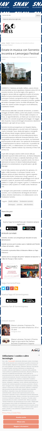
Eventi (8, 43)
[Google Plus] (12, 288)
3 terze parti (11, 361)
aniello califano (13, 201)
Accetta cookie (21, 417)
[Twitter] (3, 288)
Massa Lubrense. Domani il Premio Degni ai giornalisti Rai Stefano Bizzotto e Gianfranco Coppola (24, 341)
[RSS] (16, 288)
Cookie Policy (16, 413)
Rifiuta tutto (21, 422)
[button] (39, 355)
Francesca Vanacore (28, 57)
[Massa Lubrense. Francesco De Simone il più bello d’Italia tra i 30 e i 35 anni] (6, 335)
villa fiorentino (28, 204)
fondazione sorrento (26, 201)
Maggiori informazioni (21, 426)
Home (3, 43)
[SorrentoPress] (21, 28)
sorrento (19, 204)
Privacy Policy (6, 413)
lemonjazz (11, 204)
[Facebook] (7, 288)
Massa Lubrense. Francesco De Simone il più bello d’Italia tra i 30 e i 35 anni (25, 327)
